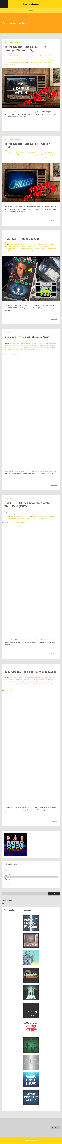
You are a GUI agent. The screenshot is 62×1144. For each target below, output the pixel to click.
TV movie (12, 64)
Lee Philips (39, 58)
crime (14, 246)
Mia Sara (52, 246)
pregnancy (49, 60)
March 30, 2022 (8, 341)
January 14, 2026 (8, 53)
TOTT (21, 42)
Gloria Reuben (22, 246)
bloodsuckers (31, 677)
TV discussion (21, 159)
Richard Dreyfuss (36, 516)
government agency (31, 246)
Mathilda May (35, 679)
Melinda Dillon (30, 514)
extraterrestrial (7, 58)
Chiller (35, 152)
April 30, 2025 (7, 150)
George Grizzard (16, 58)
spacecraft (53, 516)
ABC (17, 55)
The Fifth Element (26, 349)
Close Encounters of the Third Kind (41, 512)
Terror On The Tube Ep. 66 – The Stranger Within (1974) (25, 48)
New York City (13, 347)
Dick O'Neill (50, 152)
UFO (40, 518)
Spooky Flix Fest (20, 683)
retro (48, 248)
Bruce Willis (44, 343)
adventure (28, 343)
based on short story (40, 55)
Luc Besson (26, 345)
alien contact (19, 512)
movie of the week (20, 60)
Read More (54, 126)
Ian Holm (20, 345)
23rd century (13, 343)
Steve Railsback (40, 683)
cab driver (50, 343)
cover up (52, 512)
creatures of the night (40, 677)
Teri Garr (37, 518)
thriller (49, 62)
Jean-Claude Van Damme (43, 246)
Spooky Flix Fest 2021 (30, 683)
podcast (44, 60)
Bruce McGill (34, 244)
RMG (11, 234)
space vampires (12, 683)
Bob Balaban (29, 512)
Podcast (6, 42)
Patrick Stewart (17, 681)
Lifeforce (25, 679)
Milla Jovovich (32, 345)
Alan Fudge (19, 152)
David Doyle (48, 55)
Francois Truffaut (19, 514)
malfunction (34, 154)
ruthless (34, 157)
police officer (44, 248)
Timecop (6, 252)
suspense (25, 62)
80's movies (13, 152)
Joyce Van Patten (32, 58)
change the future (41, 244)
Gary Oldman (11, 345)
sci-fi (38, 157)
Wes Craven (33, 159)
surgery (49, 157)
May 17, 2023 (7, 242)
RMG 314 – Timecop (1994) (21, 238)
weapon (33, 349)
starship (49, 347)
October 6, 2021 (8, 675)
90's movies (13, 244)
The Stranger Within (43, 62)
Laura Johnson (17, 154)
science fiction (13, 62)
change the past (50, 244)
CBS (32, 152)
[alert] (31, 904)
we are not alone (46, 518)
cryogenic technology (42, 152)
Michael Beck (40, 154)
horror (22, 58)
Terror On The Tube (15, 42)
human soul (11, 154)
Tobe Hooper (17, 686)
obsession (12, 516)
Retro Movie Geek (31, 4)
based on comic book (25, 244)
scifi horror (19, 62)
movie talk (26, 248)
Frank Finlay (48, 677)
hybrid (25, 58)
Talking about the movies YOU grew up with (36, 250)
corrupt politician (8, 246)
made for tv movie (46, 58)
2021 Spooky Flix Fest (15, 677)
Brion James (38, 343)
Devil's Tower (7, 514)
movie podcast (29, 60)
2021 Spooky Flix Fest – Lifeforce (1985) (30, 671)
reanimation (29, 157)
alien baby (21, 55)
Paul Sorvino (18, 157)
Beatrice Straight (26, 152)
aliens (25, 55)
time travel (50, 250)
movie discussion (12, 248)
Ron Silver (13, 250)
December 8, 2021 (8, 509)
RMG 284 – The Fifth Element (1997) (27, 337)
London (29, 679)
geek (17, 246)
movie (14, 60)
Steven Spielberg (8, 518)
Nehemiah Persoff (37, 60)
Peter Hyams (33, 248)
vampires (22, 686)
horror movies (19, 679)
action (17, 244)
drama (12, 514)
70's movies (13, 55)
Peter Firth (24, 681)
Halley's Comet (8, 679)
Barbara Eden (31, 55)
